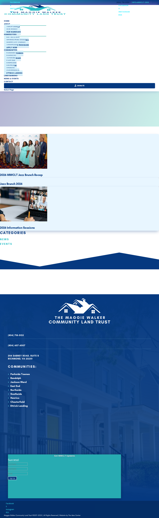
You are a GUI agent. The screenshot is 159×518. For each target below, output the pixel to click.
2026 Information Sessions (17, 227)
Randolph (15, 378)
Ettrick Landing (14, 73)
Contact (8, 81)
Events (6, 243)
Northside (15, 389)
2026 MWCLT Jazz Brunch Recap (21, 175)
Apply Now (11, 47)
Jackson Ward (18, 382)
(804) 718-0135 (16, 335)
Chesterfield (17, 401)
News (4, 239)
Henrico (14, 397)
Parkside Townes (20, 374)
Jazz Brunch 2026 (11, 184)
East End (15, 386)
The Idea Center (74, 515)
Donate (81, 86)
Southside (16, 393)
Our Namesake (13, 32)
